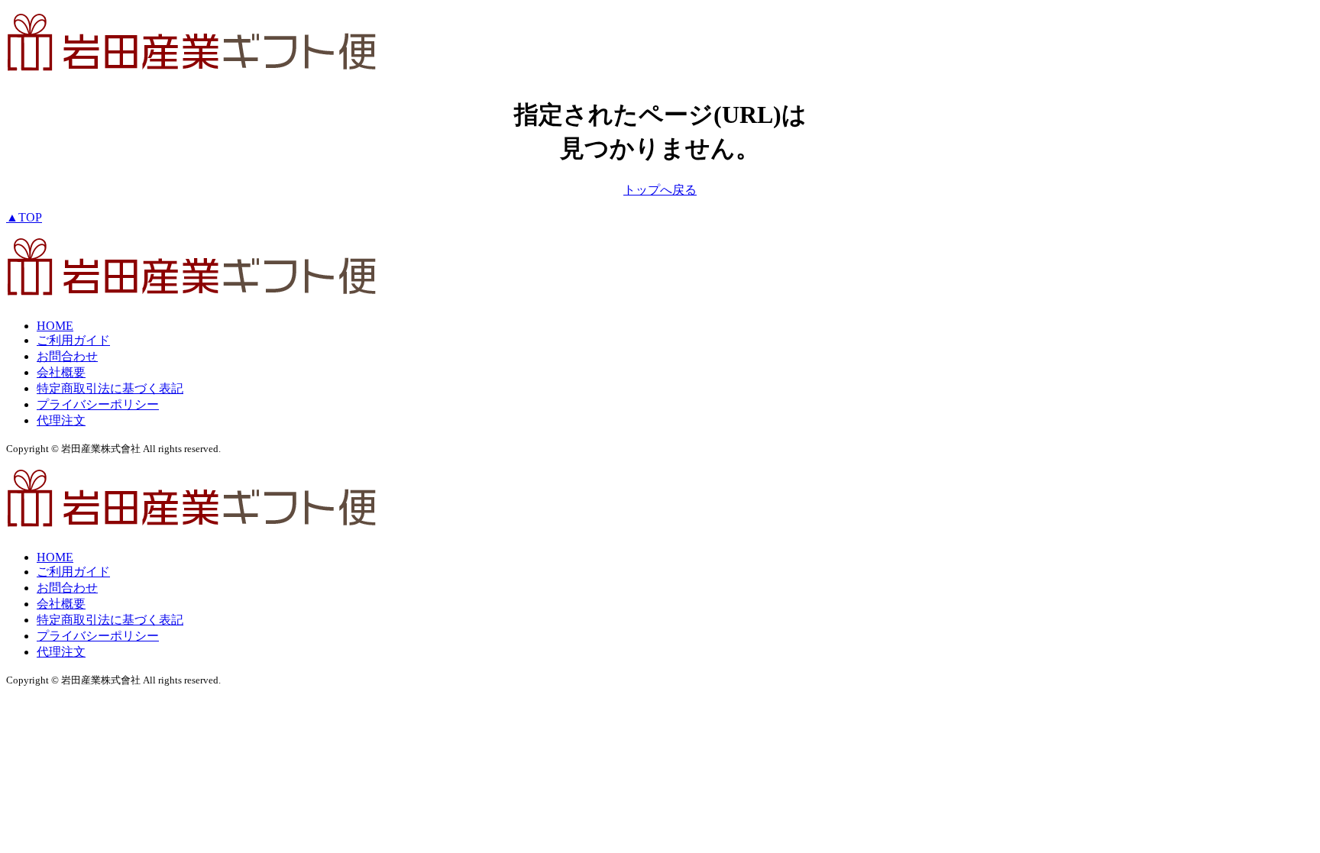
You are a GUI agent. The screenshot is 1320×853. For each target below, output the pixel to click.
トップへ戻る (660, 189)
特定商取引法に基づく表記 (110, 388)
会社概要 (61, 372)
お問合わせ (67, 356)
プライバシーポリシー (98, 404)
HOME (55, 325)
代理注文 (61, 420)
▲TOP (24, 217)
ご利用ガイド (73, 340)
